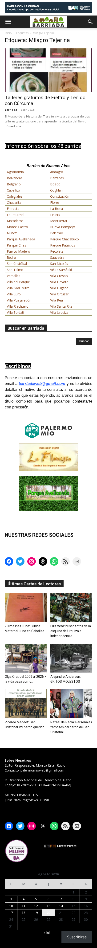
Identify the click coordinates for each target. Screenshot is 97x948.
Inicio (8, 33)
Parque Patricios (62, 245)
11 (23, 906)
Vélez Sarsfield (61, 269)
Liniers (55, 214)
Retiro (11, 257)
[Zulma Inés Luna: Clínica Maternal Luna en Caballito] (26, 607)
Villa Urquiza (59, 312)
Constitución (59, 196)
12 (36, 906)
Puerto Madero (18, 251)
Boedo (55, 184)
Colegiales (14, 196)
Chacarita (14, 202)
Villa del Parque (18, 282)
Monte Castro (17, 227)
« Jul (47, 932)
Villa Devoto (59, 282)
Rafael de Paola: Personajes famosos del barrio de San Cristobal (71, 727)
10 (11, 906)
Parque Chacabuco (64, 239)
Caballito (13, 190)
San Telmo (15, 269)
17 (11, 912)
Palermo (56, 233)
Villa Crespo (59, 276)
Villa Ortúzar (59, 294)
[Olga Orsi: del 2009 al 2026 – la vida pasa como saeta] (26, 658)
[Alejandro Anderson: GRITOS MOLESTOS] (71, 658)
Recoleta (57, 251)
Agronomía (15, 172)
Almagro (56, 172)
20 (48, 912)
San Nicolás (59, 263)
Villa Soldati (15, 312)
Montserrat (58, 221)
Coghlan (56, 190)
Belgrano (14, 184)
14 (61, 906)
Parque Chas (16, 245)
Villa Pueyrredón (19, 300)
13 (48, 906)
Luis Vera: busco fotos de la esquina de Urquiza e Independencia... (70, 631)
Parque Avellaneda (21, 239)
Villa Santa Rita (61, 306)
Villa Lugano (59, 288)
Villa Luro (14, 294)
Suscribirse (77, 937)
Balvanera (14, 178)
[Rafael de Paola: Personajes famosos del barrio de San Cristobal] (71, 703)
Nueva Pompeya (63, 227)
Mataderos (15, 221)
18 (23, 912)
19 (36, 912)
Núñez (12, 233)
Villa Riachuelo (17, 306)
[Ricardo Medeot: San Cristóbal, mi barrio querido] (26, 703)
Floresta (13, 208)
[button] (8, 22)
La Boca (56, 208)
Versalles (13, 276)
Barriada (11, 109)
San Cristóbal (17, 263)
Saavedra (57, 257)
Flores (55, 202)
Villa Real (57, 300)
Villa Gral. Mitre (18, 288)
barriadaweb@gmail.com (42, 383)
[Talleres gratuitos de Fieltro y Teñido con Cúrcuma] (48, 70)
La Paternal (15, 214)
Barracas (57, 178)
